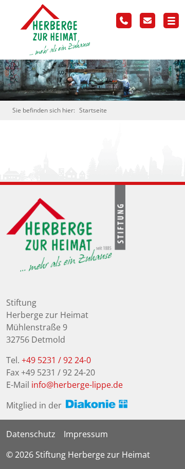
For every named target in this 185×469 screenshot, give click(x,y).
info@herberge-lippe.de (77, 384)
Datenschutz (30, 434)
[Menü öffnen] (171, 20)
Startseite (93, 110)
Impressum (86, 434)
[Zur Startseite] (52, 28)
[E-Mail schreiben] (147, 20)
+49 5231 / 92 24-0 (56, 360)
